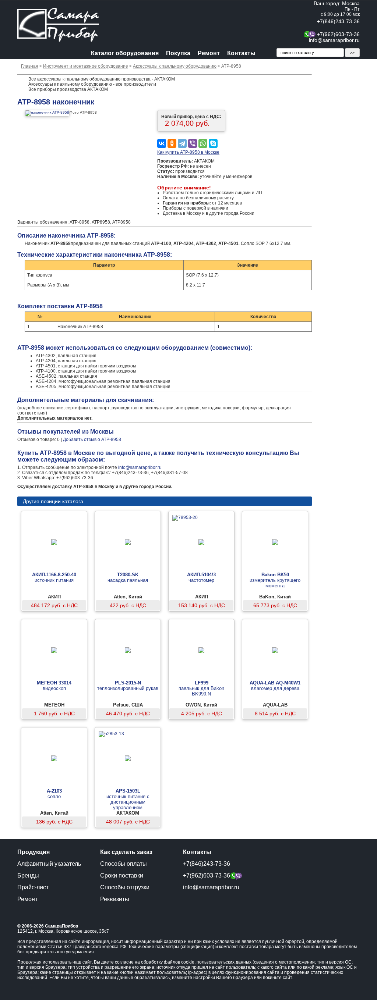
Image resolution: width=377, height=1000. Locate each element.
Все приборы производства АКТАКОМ (68, 89)
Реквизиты (114, 899)
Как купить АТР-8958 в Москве (188, 152)
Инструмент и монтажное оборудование (85, 66)
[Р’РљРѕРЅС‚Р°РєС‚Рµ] (161, 143)
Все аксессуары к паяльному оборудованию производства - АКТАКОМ (101, 79)
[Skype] (213, 143)
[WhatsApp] (202, 143)
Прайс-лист (33, 887)
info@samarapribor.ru (334, 40)
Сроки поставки (121, 875)
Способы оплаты (123, 864)
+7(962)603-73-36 (338, 34)
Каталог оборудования (125, 53)
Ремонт (209, 53)
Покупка (178, 53)
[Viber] (192, 143)
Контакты (241, 53)
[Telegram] (182, 143)
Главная (29, 66)
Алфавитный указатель (49, 864)
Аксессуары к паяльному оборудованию (174, 66)
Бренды (28, 875)
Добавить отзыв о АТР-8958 (92, 439)
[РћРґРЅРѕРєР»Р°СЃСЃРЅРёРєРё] (172, 143)
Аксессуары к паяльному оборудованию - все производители (92, 84)
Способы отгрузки (124, 887)
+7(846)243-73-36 (338, 21)
